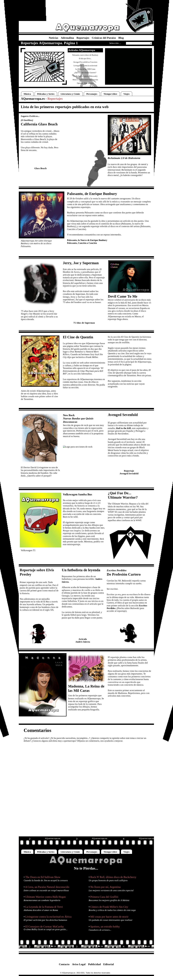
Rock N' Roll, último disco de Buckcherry (113, 876)
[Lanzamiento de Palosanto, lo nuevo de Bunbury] (41, 237)
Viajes (126, 94)
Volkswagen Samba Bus (77, 494)
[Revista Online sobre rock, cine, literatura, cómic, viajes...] (86, 865)
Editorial (108, 964)
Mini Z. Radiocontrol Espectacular (85, 80)
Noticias (54, 37)
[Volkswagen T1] (40, 546)
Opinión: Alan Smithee (85, 83)
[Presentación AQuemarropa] (140, 32)
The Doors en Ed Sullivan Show (42, 876)
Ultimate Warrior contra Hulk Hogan (45, 896)
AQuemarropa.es (33, 98)
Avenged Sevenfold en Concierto (85, 62)
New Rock (69, 415)
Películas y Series (45, 94)
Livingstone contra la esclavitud (85, 66)
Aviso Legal (80, 964)
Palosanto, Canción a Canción (82, 243)
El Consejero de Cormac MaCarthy (44, 926)
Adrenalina (68, 37)
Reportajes (83, 37)
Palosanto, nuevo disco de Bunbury (85, 55)
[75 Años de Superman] (40, 307)
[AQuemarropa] (87, 31)
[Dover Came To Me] (129, 292)
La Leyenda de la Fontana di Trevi (44, 906)
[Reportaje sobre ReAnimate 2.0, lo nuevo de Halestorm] (129, 154)
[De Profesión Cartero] (129, 643)
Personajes (91, 94)
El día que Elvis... (85, 58)
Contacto (65, 964)
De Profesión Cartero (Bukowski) (85, 76)
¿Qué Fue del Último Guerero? (85, 73)
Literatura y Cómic (70, 94)
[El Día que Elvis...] (38, 637)
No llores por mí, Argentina (105, 886)
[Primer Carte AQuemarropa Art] (44, 81)
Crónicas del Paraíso (105, 37)
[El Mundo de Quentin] (40, 386)
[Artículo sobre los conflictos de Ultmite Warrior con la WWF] (130, 558)
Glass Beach (40, 168)
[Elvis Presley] (38, 642)
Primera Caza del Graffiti (104, 896)
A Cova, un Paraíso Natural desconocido (47, 886)
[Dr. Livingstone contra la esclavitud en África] (39, 462)
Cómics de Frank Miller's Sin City (109, 906)
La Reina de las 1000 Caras (85, 69)
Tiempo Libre (110, 94)
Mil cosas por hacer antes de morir (109, 916)
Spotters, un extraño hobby (105, 926)
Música (27, 94)
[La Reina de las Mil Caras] (42, 715)
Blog (121, 37)
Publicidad (95, 964)
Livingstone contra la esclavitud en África (48, 916)
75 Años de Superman (84, 323)
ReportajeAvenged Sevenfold (129, 472)
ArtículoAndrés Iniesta (82, 640)
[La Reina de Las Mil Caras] (86, 682)
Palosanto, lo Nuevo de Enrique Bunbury (87, 240)
